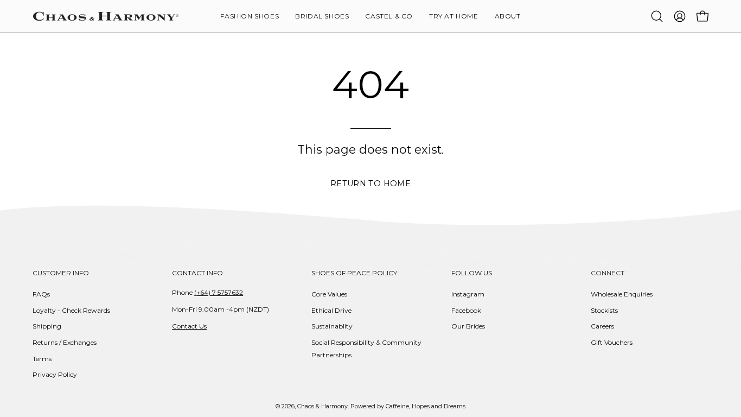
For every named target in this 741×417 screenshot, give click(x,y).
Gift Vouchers (612, 342)
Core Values (329, 294)
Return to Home (370, 183)
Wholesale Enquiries (622, 294)
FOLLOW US (471, 273)
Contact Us (189, 326)
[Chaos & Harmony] (106, 16)
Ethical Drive (331, 310)
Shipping (47, 326)
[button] (508, 16)
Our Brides (468, 326)
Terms (42, 359)
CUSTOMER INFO (61, 273)
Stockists (604, 310)
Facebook (466, 310)
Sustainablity (332, 326)
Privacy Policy (55, 374)
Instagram (467, 294)
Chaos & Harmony (322, 406)
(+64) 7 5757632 (218, 292)
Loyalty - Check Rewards (71, 310)
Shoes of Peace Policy (354, 273)
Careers (602, 326)
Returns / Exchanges (65, 342)
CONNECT (607, 273)
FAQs (41, 294)
